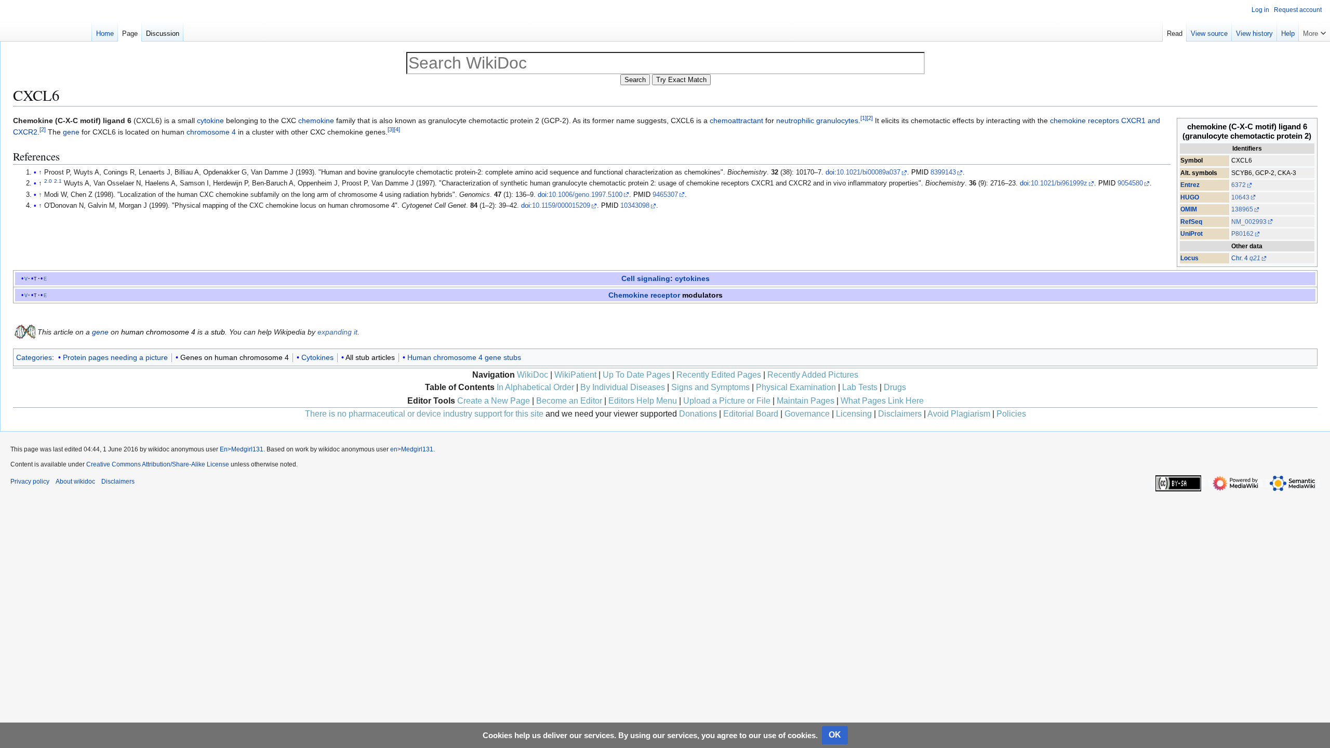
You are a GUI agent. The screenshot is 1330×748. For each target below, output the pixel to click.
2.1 (58, 181)
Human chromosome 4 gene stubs (464, 357)
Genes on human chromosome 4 (234, 357)
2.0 (48, 181)
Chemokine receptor (644, 295)
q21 (1254, 258)
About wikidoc (75, 481)
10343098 (634, 205)
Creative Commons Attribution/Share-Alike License (157, 464)
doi (830, 172)
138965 (1242, 209)
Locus (1189, 258)
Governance (807, 413)
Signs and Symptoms (710, 387)
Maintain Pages (805, 400)
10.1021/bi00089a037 (868, 172)
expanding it (337, 332)
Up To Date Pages (636, 374)
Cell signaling (645, 278)
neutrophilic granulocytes (817, 120)
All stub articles (370, 357)
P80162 (1242, 233)
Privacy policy (29, 481)
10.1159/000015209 (561, 205)
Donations (698, 413)
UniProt (1191, 233)
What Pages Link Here (882, 400)
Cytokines (317, 357)
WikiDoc (532, 374)
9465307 (665, 194)
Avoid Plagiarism (958, 413)
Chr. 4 (1239, 258)
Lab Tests (859, 387)
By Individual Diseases (622, 387)
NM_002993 (1249, 221)
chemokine (316, 120)
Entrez (1190, 185)
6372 (1238, 185)
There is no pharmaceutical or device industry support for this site (424, 413)
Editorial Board (750, 413)
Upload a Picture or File (726, 400)
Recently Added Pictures (812, 374)
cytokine (210, 120)
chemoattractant (736, 120)
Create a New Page (493, 400)
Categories (34, 357)
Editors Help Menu (642, 400)
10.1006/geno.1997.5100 (585, 194)
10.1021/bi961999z (1059, 183)
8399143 (943, 172)
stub (218, 332)
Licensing (854, 413)
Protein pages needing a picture (115, 357)
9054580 (1130, 183)
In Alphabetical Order (535, 387)
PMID (919, 172)
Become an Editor (569, 400)
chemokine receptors (1084, 120)
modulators (702, 295)
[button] (1314, 31)
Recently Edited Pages (718, 374)
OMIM (1188, 209)
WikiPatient (575, 374)
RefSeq (1191, 221)
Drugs (895, 387)
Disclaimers (900, 413)
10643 (1240, 197)
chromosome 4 (211, 132)
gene (71, 132)
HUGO (1189, 197)
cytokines (692, 278)
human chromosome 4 (158, 332)
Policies (1011, 413)
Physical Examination (796, 387)
